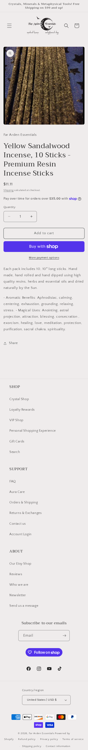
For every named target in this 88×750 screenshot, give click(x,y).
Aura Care (17, 492)
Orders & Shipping (23, 502)
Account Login (20, 534)
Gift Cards (16, 441)
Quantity (9, 207)
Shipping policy (32, 746)
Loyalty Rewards (22, 410)
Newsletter (17, 595)
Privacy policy (49, 739)
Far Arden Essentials (41, 733)
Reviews (15, 574)
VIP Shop (16, 420)
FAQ (12, 481)
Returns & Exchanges (25, 513)
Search (14, 452)
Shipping (9, 190)
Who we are (18, 585)
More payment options (44, 257)
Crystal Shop (19, 399)
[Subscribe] (64, 635)
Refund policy (27, 739)
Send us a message (23, 606)
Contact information (58, 746)
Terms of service (73, 739)
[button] (9, 26)
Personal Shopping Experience (32, 431)
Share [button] (13, 343)
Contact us (17, 524)
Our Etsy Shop (20, 564)
